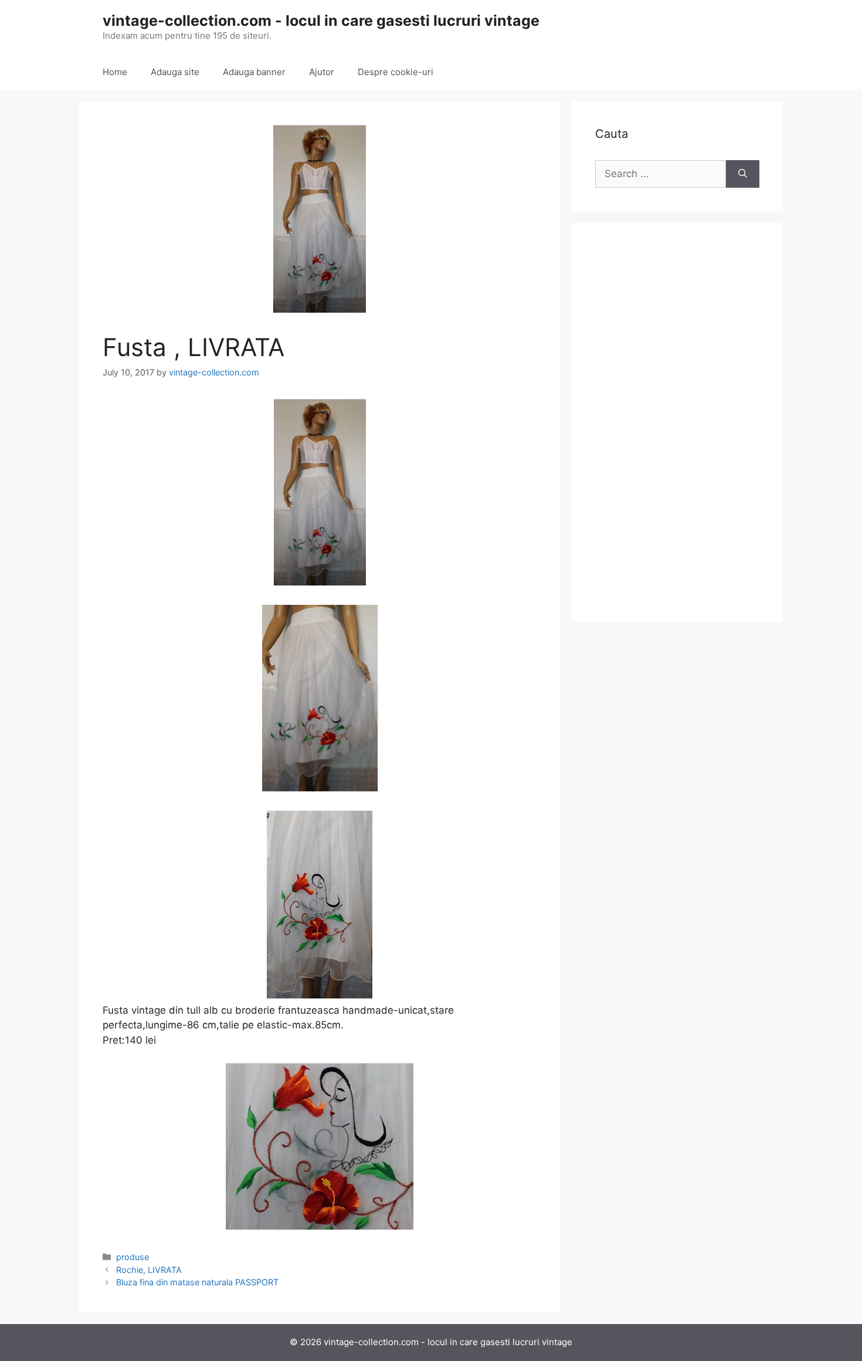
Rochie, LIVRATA (149, 1270)
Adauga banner (254, 71)
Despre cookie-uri (395, 71)
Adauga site (175, 71)
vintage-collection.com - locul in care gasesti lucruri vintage (321, 20)
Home (115, 71)
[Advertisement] (677, 422)
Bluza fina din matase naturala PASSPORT (197, 1282)
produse (132, 1257)
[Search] (742, 174)
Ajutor (321, 71)
